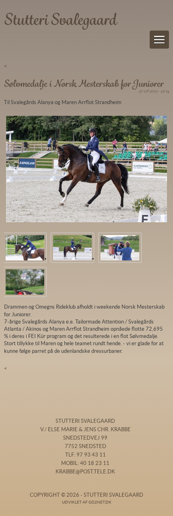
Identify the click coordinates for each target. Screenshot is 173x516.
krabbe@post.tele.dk (85, 472)
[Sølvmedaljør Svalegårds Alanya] (25, 282)
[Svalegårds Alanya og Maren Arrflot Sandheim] (86, 169)
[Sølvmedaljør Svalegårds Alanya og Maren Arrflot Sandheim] (120, 247)
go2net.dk (100, 502)
